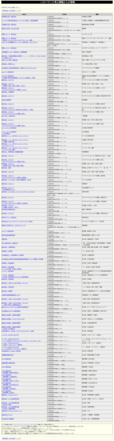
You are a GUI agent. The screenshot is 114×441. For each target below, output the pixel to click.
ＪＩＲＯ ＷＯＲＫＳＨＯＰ (10, 335)
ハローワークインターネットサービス (25, 424)
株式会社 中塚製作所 (8, 247)
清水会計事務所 (6, 100)
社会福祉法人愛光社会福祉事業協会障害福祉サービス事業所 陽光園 (22, 259)
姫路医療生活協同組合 (8, 363)
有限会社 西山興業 (8, 263)
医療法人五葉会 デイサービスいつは (13, 319)
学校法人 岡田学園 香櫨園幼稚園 (12, 152)
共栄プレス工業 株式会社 (10, 60)
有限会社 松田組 (7, 251)
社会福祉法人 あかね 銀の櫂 (11, 351)
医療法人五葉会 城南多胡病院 (11, 315)
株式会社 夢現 (6, 168)
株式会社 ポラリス (8, 80)
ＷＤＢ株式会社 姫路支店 (10, 243)
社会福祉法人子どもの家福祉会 (11, 311)
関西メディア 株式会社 (9, 34)
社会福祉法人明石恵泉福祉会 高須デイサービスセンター (19, 68)
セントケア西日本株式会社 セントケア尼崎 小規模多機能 (20, 20)
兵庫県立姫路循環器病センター (11, 295)
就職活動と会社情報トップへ (11, 10)
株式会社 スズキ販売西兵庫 (10, 399)
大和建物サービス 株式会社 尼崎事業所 (14, 52)
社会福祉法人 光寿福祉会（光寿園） (13, 255)
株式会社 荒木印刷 (8, 287)
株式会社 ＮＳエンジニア (10, 395)
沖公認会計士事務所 (8, 419)
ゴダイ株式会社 (6, 359)
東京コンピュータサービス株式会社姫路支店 (15, 307)
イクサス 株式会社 (8, 271)
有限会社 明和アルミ (8, 64)
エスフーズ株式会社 (8, 72)
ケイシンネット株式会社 (9, 128)
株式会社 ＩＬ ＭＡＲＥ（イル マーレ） (15, 136)
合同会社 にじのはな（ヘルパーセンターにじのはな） (18, 191)
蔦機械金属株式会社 (8, 355)
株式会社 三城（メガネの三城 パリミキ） (15, 283)
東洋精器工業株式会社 (8, 209)
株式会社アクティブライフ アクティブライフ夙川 (17, 221)
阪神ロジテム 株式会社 (9, 217)
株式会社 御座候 (7, 291)
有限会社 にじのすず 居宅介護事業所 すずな (16, 179)
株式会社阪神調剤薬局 (8, 235)
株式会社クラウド (7, 415)
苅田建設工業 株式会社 (9, 16)
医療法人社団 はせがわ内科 (10, 28)
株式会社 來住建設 (8, 279)
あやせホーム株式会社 (8, 116)
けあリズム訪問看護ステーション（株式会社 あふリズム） (20, 42)
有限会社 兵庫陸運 (8, 92)
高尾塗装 (4, 239)
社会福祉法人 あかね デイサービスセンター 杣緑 (18, 331)
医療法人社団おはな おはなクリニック (14, 225)
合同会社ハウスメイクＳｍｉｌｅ (12, 411)
